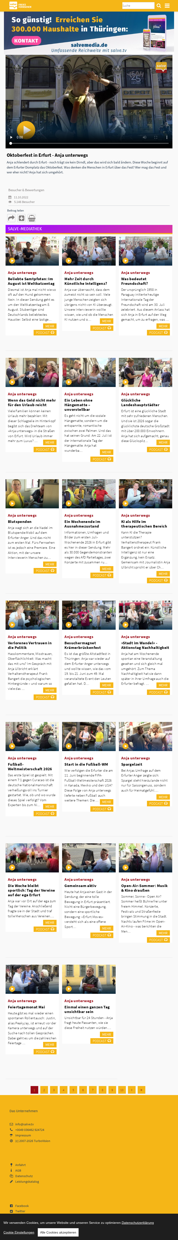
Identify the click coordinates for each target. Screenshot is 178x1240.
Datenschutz (24, 1176)
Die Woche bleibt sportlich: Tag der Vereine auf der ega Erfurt (31, 890)
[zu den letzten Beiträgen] (141, 1090)
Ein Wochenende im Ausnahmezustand (82, 524)
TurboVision (42, 1141)
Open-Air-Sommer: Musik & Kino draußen (144, 888)
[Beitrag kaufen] (32, 218)
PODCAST (43, 332)
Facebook (22, 1206)
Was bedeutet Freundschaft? (134, 281)
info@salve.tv (24, 1124)
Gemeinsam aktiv (80, 885)
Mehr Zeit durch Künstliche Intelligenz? (85, 281)
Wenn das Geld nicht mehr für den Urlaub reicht (32, 402)
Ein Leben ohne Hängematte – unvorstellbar (78, 405)
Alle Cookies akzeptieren (58, 1232)
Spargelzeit (131, 764)
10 (122, 1090)
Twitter (20, 1211)
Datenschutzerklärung (138, 1223)
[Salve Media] (89, 33)
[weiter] (132, 1090)
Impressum (23, 1135)
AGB (18, 1170)
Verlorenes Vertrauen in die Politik (30, 645)
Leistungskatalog (27, 1181)
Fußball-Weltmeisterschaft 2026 (30, 766)
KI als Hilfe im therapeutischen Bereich (144, 524)
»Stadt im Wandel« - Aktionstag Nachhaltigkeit (145, 645)
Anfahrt (20, 1165)
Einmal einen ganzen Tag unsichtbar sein (87, 1009)
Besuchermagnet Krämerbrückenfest (82, 645)
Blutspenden (20, 521)
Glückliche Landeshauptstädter (140, 402)
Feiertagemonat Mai (26, 1007)
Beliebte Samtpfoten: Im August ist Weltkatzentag (31, 281)
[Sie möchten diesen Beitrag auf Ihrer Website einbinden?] (21, 218)
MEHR (49, 326)
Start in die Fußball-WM (86, 764)
